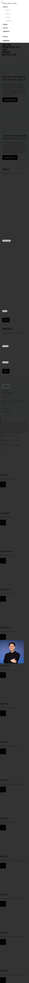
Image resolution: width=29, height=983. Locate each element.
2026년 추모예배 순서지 (9, 348)
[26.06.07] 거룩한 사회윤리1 (11, 243)
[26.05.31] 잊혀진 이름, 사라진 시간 (13, 313)
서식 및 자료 (5, 346)
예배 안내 (8, 14)
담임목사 (8, 17)
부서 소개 (5, 36)
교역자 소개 (8, 21)
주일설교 (4, 311)
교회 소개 (5, 6)
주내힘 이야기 (6, 40)
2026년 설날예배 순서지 (9, 364)
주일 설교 (5, 24)
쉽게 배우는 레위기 (6, 240)
